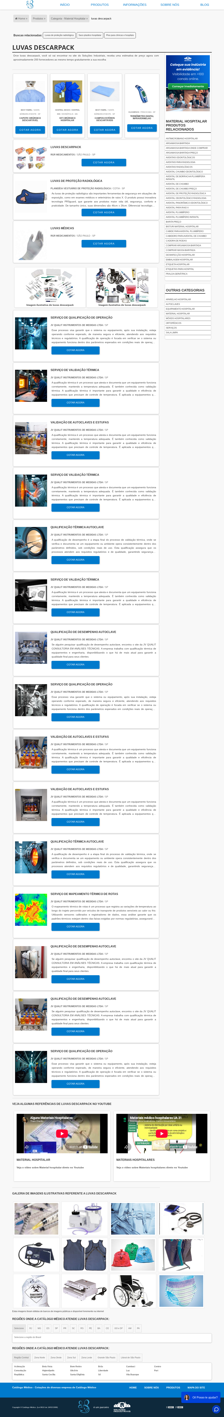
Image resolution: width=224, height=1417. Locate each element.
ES (48, 1328)
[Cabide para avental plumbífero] (133, 1255)
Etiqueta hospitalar (178, 264)
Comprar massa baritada (180, 250)
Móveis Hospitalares (178, 318)
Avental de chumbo (177, 184)
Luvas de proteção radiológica (59, 35)
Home (133, 1387)
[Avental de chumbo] (36, 1291)
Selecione (19, 1328)
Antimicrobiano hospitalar (182, 138)
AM (129, 1328)
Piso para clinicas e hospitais (120, 35)
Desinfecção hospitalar (180, 255)
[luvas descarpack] (50, 285)
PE (90, 1328)
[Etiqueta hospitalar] (36, 1219)
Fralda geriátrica (176, 274)
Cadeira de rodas (176, 241)
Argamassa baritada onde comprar (187, 148)
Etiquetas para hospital (180, 269)
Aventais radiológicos (179, 167)
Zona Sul (71, 1357)
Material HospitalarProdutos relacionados (186, 125)
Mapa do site (196, 1387)
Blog (204, 4)
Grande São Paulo (106, 1357)
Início (65, 4)
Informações (134, 4)
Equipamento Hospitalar (180, 309)
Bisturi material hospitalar (182, 226)
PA (138, 1328)
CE (107, 1328)
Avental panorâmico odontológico (187, 203)
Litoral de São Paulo (130, 1357)
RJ (30, 1328)
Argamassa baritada (178, 143)
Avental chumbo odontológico (184, 172)
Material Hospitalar (178, 313)
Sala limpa (172, 332)
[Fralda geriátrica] (85, 1291)
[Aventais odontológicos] (133, 1219)
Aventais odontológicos (180, 157)
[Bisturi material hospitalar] (85, 1219)
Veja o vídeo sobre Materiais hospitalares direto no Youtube (152, 1167)
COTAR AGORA (30, 129)
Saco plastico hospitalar (90, 35)
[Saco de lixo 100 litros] (36, 1255)
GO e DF (118, 1328)
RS (81, 1328)
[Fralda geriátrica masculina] (133, 1291)
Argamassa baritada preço (182, 153)
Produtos (100, 4)
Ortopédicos (173, 323)
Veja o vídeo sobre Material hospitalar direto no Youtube (50, 1167)
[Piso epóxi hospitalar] (85, 1255)
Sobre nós (169, 4)
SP (56, 1328)
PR (64, 1328)
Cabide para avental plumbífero (185, 231)
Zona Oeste (56, 1357)
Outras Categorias (185, 290)
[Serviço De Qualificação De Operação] (31, 347)
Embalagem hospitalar (179, 259)
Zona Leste (86, 1357)
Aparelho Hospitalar (178, 299)
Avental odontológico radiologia (186, 198)
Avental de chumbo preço (181, 189)
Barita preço (173, 222)
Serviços (171, 328)
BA (98, 1328)
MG (39, 1328)
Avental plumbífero (177, 212)
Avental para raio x (177, 207)
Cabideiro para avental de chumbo (186, 236)
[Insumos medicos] (181, 1255)
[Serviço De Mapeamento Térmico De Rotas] (31, 923)
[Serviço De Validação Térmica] (31, 399)
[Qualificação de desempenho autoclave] (31, 661)
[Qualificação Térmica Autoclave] (31, 557)
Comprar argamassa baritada (183, 245)
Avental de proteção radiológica (186, 193)
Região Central (21, 1357)
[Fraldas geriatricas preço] (181, 1291)
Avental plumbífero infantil (182, 217)
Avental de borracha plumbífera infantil (185, 177)
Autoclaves (173, 304)
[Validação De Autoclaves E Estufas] (31, 452)
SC (73, 1328)
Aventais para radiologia (180, 162)
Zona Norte (39, 1357)
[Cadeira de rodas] (181, 1219)
